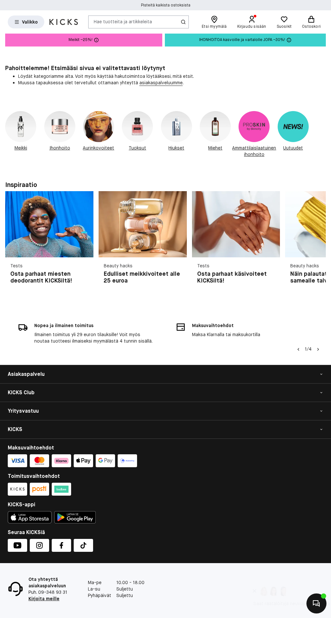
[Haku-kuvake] (183, 22)
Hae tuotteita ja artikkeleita (123, 22)
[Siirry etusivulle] (63, 21)
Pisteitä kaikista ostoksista (165, 5)
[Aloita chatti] (316, 603)
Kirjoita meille (43, 599)
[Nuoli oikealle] (318, 245)
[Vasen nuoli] (298, 349)
